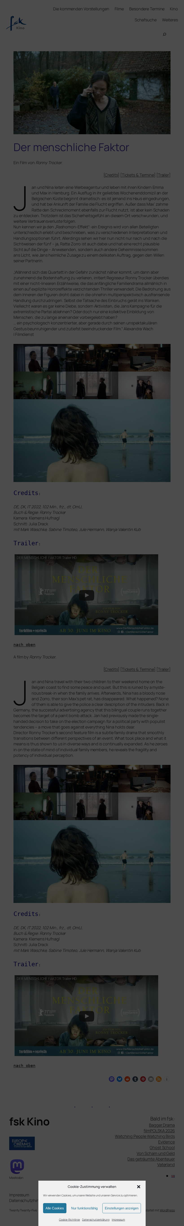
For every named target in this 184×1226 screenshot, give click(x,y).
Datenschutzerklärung (96, 1220)
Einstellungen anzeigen (121, 1208)
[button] (138, 1186)
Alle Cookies (55, 1208)
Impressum (118, 1220)
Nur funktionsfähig (84, 1208)
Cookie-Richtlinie (69, 1220)
